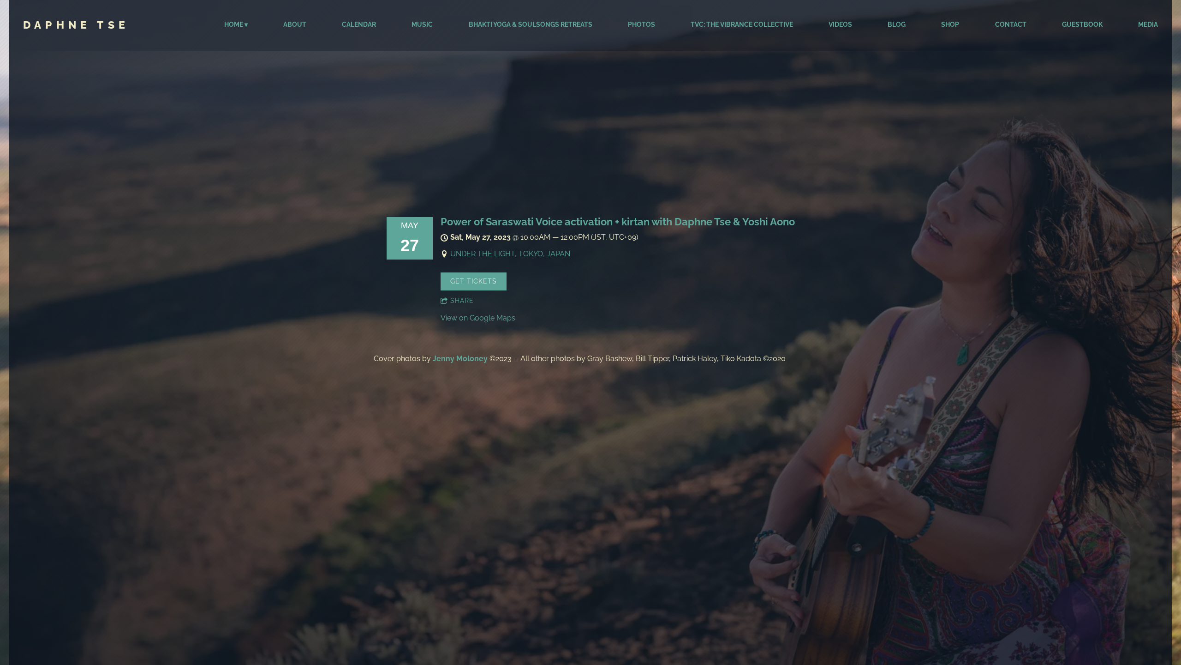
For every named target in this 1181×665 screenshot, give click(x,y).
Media (1148, 24)
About (294, 24)
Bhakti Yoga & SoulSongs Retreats (530, 24)
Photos (641, 24)
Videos (840, 24)
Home (233, 24)
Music (422, 24)
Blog (897, 24)
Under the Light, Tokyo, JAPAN (510, 253)
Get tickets (473, 281)
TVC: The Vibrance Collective (742, 24)
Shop (950, 24)
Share (462, 300)
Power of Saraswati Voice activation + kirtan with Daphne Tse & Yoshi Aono (618, 222)
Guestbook (1082, 24)
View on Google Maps (478, 318)
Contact (1010, 24)
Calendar (359, 24)
